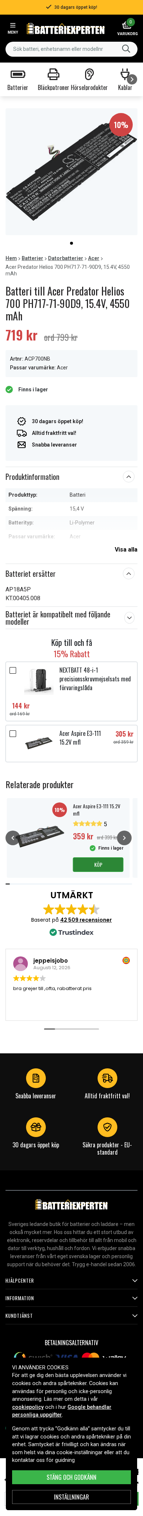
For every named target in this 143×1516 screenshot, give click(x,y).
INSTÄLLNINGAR (71, 1497)
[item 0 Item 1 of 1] (71, 172)
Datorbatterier (65, 258)
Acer (93, 258)
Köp (98, 864)
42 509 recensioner (86, 919)
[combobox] (72, 49)
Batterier (32, 258)
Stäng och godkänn (71, 1477)
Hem (11, 258)
